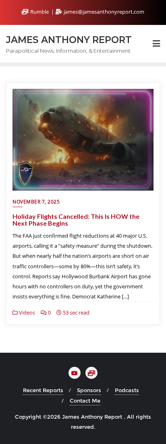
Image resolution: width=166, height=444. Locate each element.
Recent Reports (43, 390)
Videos (26, 312)
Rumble (39, 11)
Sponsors (89, 390)
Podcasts (127, 390)
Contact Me (85, 400)
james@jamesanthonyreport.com (103, 11)
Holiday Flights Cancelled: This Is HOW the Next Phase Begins (75, 219)
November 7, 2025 (36, 201)
